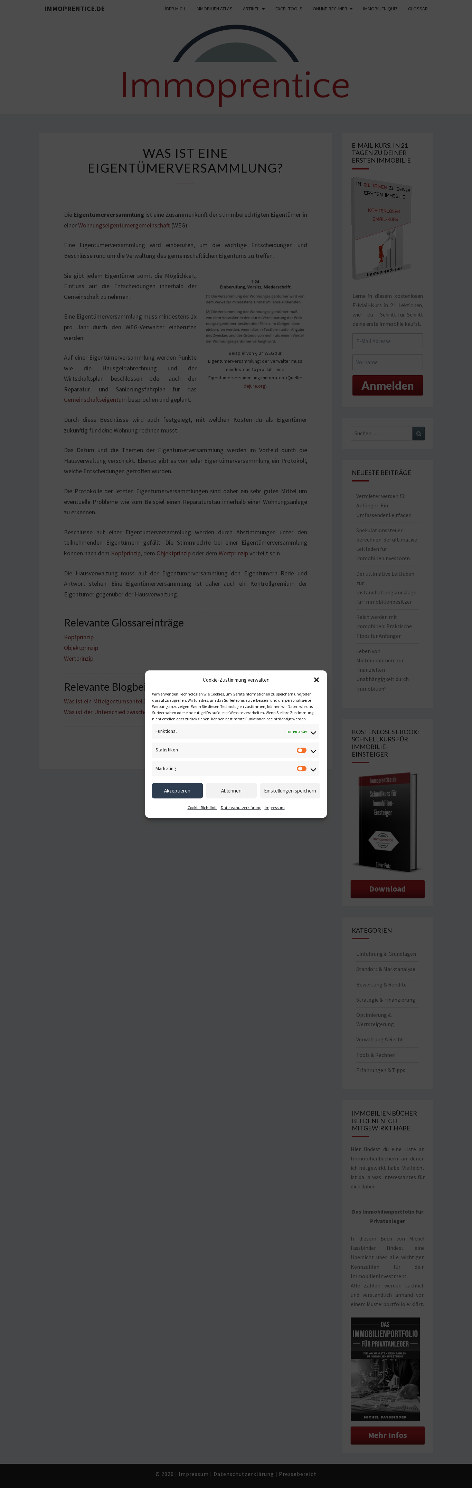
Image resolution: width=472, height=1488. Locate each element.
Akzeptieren (177, 790)
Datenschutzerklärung (241, 807)
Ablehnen (231, 790)
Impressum (275, 807)
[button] (316, 680)
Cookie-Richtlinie (202, 807)
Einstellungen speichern (290, 790)
